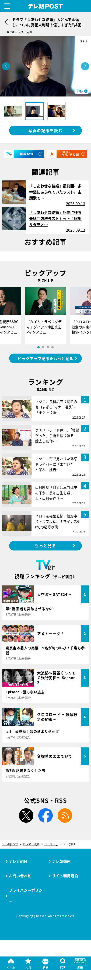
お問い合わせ (20, 875)
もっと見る (45, 545)
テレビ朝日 (18, 861)
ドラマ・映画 (31, 844)
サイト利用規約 (65, 875)
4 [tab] (52, 347)
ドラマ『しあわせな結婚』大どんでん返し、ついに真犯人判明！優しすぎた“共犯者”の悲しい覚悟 (55, 844)
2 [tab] (43, 347)
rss (65, 815)
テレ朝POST (45, 6)
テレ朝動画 (61, 861)
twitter (26, 815)
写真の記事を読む (45, 130)
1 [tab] (38, 347)
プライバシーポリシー (25, 895)
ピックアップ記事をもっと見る (45, 358)
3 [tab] (48, 347)
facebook (45, 815)
